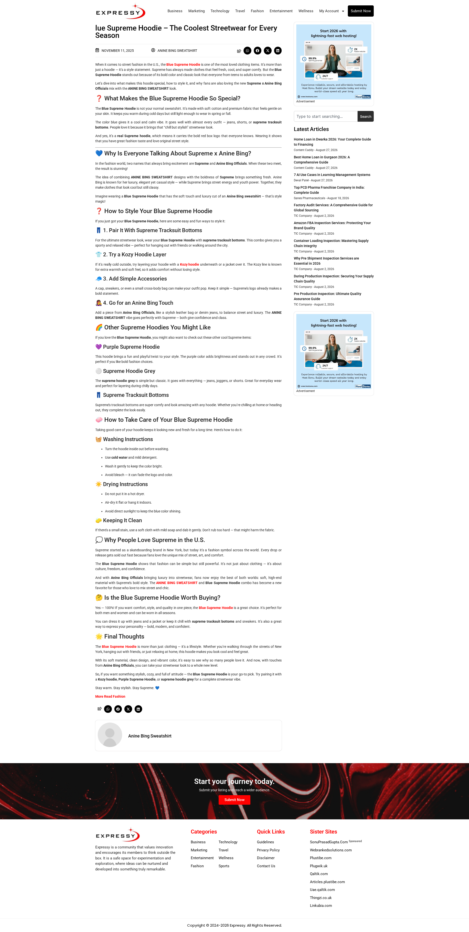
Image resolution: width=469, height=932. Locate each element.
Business (175, 11)
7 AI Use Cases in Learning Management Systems (332, 175)
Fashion (257, 11)
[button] (247, 50)
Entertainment (281, 11)
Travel (240, 11)
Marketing (196, 11)
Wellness (305, 11)
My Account (329, 11)
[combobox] (326, 116)
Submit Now (361, 11)
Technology (220, 11)
